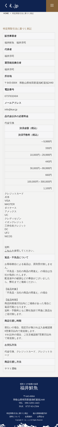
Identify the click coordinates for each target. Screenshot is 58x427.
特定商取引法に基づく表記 (17, 413)
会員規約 (28, 416)
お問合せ (40, 416)
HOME (6, 13)
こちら (8, 250)
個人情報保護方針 (40, 413)
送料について (14, 416)
